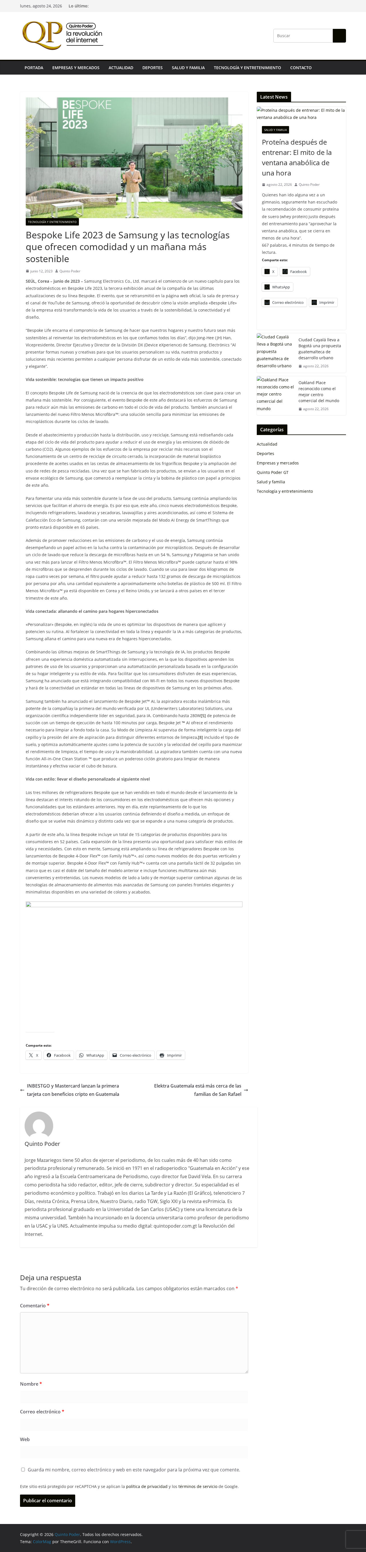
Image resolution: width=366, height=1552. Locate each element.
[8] (200, 737)
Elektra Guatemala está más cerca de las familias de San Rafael (197, 1090)
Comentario (34, 1305)
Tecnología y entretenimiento (247, 67)
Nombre (31, 1384)
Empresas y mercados (76, 67)
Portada (34, 67)
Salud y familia (188, 67)
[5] (203, 715)
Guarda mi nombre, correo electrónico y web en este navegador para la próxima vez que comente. (134, 1470)
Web (25, 1439)
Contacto (301, 67)
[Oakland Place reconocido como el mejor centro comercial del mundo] (275, 396)
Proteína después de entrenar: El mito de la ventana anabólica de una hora (297, 157)
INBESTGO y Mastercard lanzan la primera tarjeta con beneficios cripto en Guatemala (73, 1090)
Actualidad (121, 67)
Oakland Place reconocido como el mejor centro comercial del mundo (319, 391)
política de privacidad (147, 1486)
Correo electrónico (42, 1412)
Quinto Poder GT (273, 472)
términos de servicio (197, 1486)
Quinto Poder (69, 271)
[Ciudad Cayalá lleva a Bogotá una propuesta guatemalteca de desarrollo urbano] (275, 353)
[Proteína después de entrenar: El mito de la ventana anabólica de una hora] (301, 114)
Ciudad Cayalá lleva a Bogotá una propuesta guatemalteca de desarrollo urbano (320, 348)
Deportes (152, 67)
